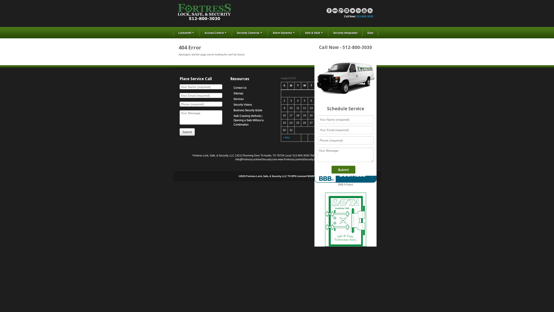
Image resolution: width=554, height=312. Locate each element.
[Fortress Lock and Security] (204, 13)
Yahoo (358, 10)
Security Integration (345, 33)
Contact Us (240, 87)
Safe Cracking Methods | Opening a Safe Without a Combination (249, 120)
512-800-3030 (364, 16)
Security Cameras (248, 33)
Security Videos (243, 104)
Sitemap (238, 93)
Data (370, 33)
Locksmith (184, 33)
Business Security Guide (248, 110)
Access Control (214, 33)
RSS (370, 10)
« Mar (286, 137)
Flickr (335, 10)
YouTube (364, 10)
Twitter (352, 10)
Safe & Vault (312, 33)
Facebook (329, 10)
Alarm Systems (282, 33)
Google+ (340, 10)
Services (239, 99)
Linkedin (346, 10)
